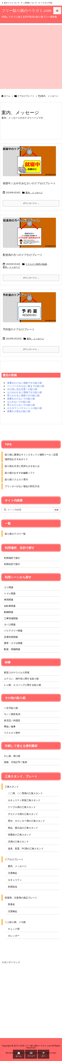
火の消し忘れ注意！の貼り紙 (22, 389)
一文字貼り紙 (11, 708)
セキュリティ (15, 879)
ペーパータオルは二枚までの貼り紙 (25, 386)
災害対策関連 (11, 636)
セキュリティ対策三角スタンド (24, 800)
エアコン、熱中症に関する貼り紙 (21, 678)
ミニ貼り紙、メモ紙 (15, 922)
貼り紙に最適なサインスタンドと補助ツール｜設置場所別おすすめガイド (31, 457)
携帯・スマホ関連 (13, 643)
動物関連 (8, 612)
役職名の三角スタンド (19, 834)
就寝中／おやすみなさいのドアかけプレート (29, 183)
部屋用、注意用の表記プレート (21, 897)
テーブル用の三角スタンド (22, 807)
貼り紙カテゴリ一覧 (15, 533)
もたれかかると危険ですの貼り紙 (24, 392)
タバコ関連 (10, 624)
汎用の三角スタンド (18, 841)
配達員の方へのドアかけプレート (22, 254)
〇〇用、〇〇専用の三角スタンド (25, 793)
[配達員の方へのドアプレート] (31, 235)
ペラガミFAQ (46, 2)
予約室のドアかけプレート (19, 329)
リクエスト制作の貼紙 (36, 264)
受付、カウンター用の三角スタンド (26, 820)
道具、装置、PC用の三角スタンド (25, 848)
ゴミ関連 (8, 587)
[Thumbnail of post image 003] (31, 309)
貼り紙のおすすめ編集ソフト (20, 472)
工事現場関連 (11, 618)
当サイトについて (12, 2)
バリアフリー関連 (13, 630)
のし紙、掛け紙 (12, 755)
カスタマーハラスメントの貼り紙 (24, 408)
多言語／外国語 (12, 720)
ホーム (7, 96)
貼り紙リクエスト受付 (16, 479)
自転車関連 (10, 605)
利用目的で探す (12, 564)
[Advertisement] (31, 56)
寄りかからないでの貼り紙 (21, 404)
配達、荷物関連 (12, 649)
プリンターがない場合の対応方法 (22, 486)
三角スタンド (12, 786)
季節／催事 (10, 726)
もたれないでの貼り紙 (18, 401)
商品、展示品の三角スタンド (23, 827)
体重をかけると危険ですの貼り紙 (24, 382)
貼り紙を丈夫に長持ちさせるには (22, 466)
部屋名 (11, 904)
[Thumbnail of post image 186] (31, 163)
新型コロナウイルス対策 (16, 672)
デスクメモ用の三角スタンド (23, 814)
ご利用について (30, 2)
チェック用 (14, 928)
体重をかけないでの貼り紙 (21, 398)
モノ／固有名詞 (12, 714)
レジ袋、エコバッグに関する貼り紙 (22, 684)
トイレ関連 (10, 593)
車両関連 (8, 599)
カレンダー (14, 935)
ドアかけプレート (25, 96)
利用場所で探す (12, 557)
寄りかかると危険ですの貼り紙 (23, 395)
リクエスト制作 (12, 732)
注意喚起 (12, 872)
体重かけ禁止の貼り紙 (18, 411)
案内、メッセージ (34, 192)
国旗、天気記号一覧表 (15, 762)
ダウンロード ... (31, 203)
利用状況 (12, 886)
